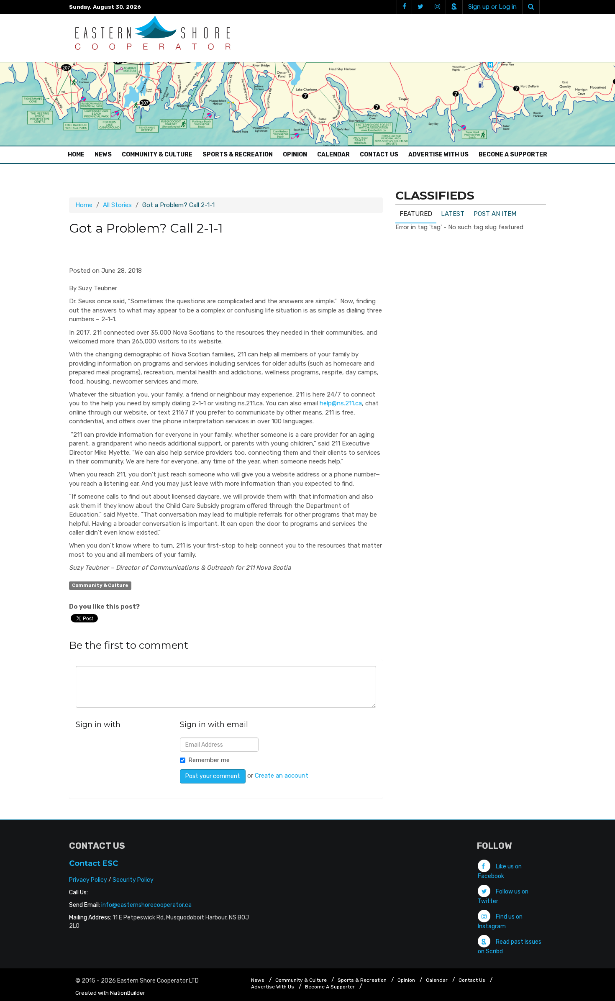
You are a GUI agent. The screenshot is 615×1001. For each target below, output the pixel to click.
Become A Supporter (513, 154)
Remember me (209, 760)
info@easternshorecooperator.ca (146, 905)
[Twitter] (420, 7)
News (103, 154)
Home (78, 154)
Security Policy (133, 879)
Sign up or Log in (492, 6)
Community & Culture (157, 154)
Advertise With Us (438, 154)
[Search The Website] (531, 7)
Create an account (281, 775)
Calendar (333, 154)
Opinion (295, 154)
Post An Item (495, 214)
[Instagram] (437, 7)
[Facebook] (404, 7)
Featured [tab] (416, 214)
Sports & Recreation (237, 154)
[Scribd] (454, 7)
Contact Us (379, 154)
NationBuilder (127, 993)
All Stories (117, 205)
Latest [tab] (452, 214)
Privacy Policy (88, 879)
